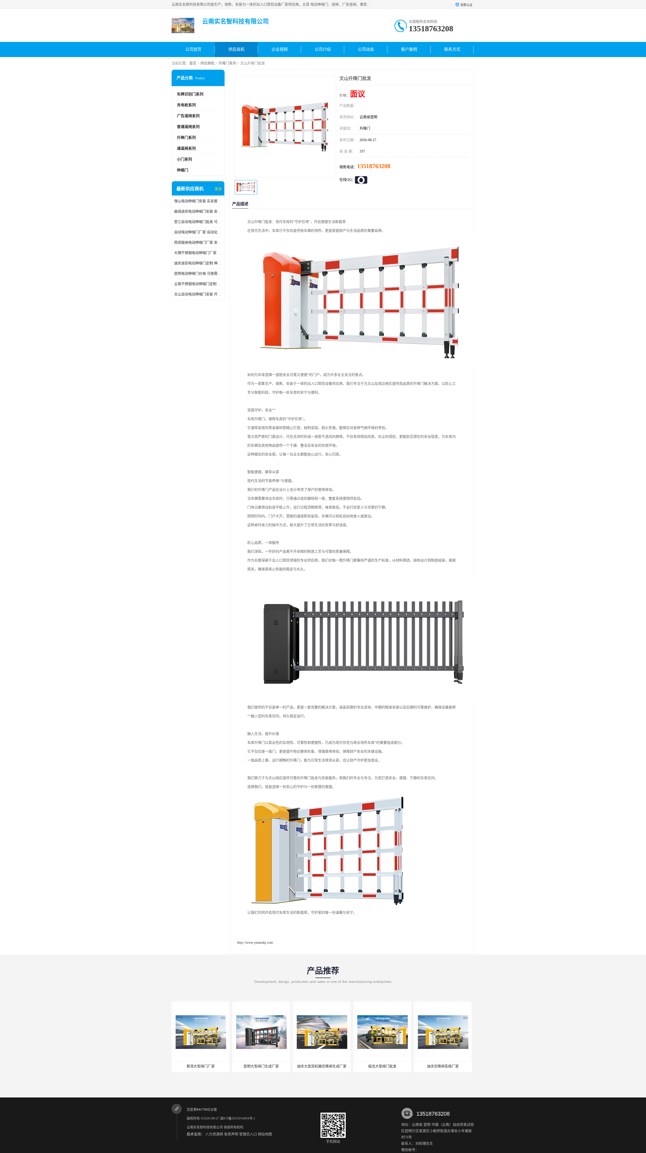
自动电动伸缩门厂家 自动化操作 (198, 232)
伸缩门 (182, 170)
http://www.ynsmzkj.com (255, 942)
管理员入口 (248, 1134)
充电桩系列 (186, 105)
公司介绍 (323, 49)
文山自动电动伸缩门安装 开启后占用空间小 (198, 294)
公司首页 (193, 49)
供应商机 (236, 49)
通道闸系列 (186, 148)
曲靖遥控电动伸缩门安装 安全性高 (198, 211)
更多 (218, 189)
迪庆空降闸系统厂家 (439, 1066)
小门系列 (184, 159)
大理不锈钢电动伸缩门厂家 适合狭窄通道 (198, 253)
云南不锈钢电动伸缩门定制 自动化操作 (198, 284)
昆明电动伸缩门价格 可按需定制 (198, 273)
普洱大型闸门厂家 (197, 1066)
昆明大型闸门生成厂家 (257, 1066)
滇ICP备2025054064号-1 (237, 1118)
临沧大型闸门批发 (378, 1066)
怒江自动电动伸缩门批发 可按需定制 (198, 222)
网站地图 (265, 1134)
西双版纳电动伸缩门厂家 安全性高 (198, 242)
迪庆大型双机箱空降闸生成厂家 (318, 1066)
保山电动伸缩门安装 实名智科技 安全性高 (198, 201)
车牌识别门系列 (190, 94)
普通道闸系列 (188, 127)
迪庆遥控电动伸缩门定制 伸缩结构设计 (198, 263)
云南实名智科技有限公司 (205, 1127)
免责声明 (231, 1134)
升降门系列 (227, 63)
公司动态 (366, 49)
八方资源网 (214, 1134)
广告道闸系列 (188, 116)
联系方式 (452, 49)
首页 (192, 63)
